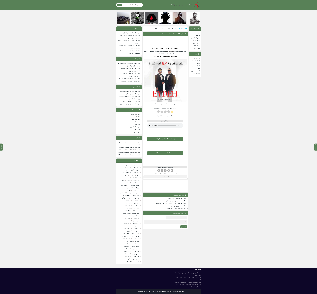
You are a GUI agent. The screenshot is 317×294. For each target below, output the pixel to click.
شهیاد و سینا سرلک (157, 48)
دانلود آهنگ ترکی (136, 116)
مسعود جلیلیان (127, 244)
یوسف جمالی (128, 261)
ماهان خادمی (136, 259)
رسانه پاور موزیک (169, 51)
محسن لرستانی (135, 256)
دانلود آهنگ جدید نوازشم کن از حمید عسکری (177, 201)
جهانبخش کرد (127, 165)
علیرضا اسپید (136, 200)
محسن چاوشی (135, 254)
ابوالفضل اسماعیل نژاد (134, 185)
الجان (123, 180)
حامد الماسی (128, 226)
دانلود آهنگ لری (136, 124)
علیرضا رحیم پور (126, 200)
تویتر (168, 170)
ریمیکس (181, 5)
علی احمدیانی (136, 205)
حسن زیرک (136, 226)
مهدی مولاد (124, 236)
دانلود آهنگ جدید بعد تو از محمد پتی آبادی (177, 198)
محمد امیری (136, 251)
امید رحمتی (136, 193)
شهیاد (159, 176)
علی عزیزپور (136, 203)
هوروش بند (128, 231)
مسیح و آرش (129, 241)
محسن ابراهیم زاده (126, 251)
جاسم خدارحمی (135, 167)
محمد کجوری (126, 249)
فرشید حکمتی (126, 195)
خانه (186, 28)
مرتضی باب (126, 246)
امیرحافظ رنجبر (135, 177)
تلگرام (158, 170)
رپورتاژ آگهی (197, 48)
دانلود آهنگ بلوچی (135, 114)
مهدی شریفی (136, 239)
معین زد (137, 241)
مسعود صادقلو (135, 246)
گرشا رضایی (136, 261)
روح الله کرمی (136, 216)
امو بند (129, 180)
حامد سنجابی (136, 228)
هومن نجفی (136, 231)
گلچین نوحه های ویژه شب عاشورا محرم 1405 (129, 152)
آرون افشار (136, 188)
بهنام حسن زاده (127, 172)
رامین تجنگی (136, 221)
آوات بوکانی (123, 185)
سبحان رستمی (135, 213)
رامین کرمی (128, 218)
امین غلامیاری (124, 175)
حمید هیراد (126, 223)
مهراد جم (131, 236)
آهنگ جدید (189, 5)
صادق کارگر (127, 205)
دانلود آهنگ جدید (179, 28)
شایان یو (129, 208)
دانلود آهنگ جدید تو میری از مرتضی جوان (177, 208)
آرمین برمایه (128, 188)
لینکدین (165, 170)
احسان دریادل (136, 183)
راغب (129, 221)
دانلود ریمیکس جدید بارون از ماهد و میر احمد (129, 78)
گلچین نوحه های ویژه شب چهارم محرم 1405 (129, 147)
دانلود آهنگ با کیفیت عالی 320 (164, 139)
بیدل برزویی (136, 172)
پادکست (198, 35)
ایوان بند (132, 175)
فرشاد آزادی (136, 198)
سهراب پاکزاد (136, 211)
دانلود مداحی (196, 45)
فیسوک (172, 170)
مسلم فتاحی (136, 244)
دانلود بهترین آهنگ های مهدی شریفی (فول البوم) (188, 284)
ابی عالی (128, 183)
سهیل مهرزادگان (127, 211)
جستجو (119, 5)
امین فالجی (128, 190)
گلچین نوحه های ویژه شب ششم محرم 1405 (129, 150)
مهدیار (137, 236)
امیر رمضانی (136, 180)
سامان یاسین (126, 213)
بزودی (198, 33)
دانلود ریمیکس (196, 40)
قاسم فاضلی (123, 193)
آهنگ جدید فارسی (195, 71)
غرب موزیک (197, 58)
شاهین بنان (136, 208)
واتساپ (162, 170)
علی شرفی (128, 203)
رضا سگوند (127, 216)
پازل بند (137, 170)
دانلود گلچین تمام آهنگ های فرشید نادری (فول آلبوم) (187, 282)
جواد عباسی (136, 165)
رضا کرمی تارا (136, 218)
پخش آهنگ (174, 5)
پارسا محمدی (129, 170)
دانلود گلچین (196, 43)
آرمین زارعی (136, 190)
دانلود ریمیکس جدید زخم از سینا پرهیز (130, 81)
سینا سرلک (164, 176)
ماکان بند (128, 259)
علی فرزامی (123, 198)
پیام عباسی (126, 167)
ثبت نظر (183, 227)
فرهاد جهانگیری (135, 195)
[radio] (172, 112)
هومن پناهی (127, 228)
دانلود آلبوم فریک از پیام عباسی (193, 287)
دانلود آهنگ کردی (136, 122)
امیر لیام (127, 177)
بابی (138, 175)
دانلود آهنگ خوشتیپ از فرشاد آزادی (131, 33)
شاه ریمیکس (196, 73)
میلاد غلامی (126, 233)
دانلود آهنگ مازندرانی (135, 127)
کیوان (129, 193)
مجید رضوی (126, 256)
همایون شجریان (135, 233)
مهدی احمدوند (126, 239)
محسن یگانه (127, 254)
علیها (130, 198)
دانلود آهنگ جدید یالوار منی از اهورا (179, 206)
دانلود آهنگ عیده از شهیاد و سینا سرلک (173, 34)
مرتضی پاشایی (135, 249)
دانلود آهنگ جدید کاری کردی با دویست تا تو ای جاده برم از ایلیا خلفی (171, 203)
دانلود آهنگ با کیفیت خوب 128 (164, 153)
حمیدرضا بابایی (135, 223)
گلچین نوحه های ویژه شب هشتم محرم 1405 (129, 155)
